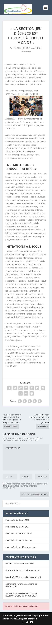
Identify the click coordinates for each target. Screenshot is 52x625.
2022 (25, 48)
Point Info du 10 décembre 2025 (20, 547)
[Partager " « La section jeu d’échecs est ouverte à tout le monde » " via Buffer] (42, 388)
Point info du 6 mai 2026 (17, 520)
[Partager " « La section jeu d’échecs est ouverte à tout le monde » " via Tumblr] (26, 388)
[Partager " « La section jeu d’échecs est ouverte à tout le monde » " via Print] (31, 393)
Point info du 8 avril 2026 (17, 526)
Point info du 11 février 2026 (19, 540)
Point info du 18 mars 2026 (18, 533)
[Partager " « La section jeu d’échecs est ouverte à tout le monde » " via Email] (26, 393)
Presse (32, 48)
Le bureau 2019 (26, 563)
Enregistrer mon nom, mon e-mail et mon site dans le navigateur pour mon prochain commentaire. (25, 485)
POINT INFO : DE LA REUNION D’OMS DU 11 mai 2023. (21, 594)
